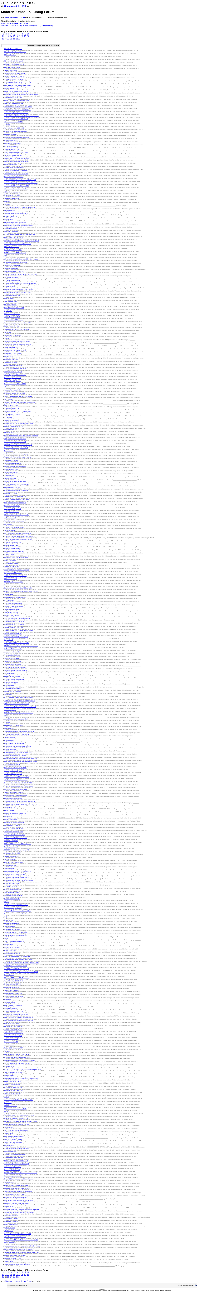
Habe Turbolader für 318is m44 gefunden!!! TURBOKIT (22, 1209)
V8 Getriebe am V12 (10, 740)
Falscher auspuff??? (10, 1151)
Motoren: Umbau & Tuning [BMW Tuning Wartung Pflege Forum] (27, 25)
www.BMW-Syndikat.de (15, 17)
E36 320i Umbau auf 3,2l (12, 487)
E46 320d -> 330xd (10, 493)
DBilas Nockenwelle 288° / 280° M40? (16, 152)
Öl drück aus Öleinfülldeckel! (13, 1142)
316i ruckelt (8, 694)
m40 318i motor (9, 125)
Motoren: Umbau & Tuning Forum (18, 1281)
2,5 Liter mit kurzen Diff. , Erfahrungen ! (16, 484)
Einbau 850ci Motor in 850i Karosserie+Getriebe (19, 1060)
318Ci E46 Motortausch (11, 892)
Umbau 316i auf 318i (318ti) (13, 97)
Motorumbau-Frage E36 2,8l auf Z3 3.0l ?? (18, 411)
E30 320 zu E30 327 (11, 841)
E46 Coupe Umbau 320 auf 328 (14, 393)
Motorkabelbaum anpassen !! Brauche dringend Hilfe (21, 435)
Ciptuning (7, 201)
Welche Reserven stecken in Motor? (15, 965)
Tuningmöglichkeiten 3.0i (12, 1170)
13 (8, 36)
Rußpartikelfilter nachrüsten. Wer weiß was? (18, 752)
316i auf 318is (8, 1261)
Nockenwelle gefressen (11, 990)
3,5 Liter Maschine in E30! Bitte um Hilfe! (17, 1063)
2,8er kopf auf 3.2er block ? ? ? (14, 1005)
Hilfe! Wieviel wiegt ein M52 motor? (15, 1237)
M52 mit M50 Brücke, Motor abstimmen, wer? (18, 423)
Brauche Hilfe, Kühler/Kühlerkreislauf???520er (19, 783)
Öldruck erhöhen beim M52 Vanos (15, 52)
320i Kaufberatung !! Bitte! (12, 1081)
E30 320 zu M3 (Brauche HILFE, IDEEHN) (17, 82)
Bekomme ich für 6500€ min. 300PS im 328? (18, 1100)
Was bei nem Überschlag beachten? (15, 780)
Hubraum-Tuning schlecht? (12, 390)
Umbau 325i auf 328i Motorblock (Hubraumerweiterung (21, 116)
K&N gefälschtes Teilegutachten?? (15, 438)
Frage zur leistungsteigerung (13, 1029)
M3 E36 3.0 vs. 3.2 (10, 859)
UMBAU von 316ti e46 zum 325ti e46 (16, 1118)
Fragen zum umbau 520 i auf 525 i (15, 384)
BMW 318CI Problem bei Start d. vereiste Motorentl (20, 1173)
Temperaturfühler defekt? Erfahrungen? (17, 734)
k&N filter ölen (8, 1231)
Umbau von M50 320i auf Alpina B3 (15, 838)
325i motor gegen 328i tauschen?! (15, 375)
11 (3, 36)
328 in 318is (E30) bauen (12, 381)
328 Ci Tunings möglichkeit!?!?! (14, 941)
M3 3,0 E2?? (8, 332)
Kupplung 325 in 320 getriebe (13, 320)
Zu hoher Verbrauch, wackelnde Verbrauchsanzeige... (21, 274)
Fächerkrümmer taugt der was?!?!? (15, 1109)
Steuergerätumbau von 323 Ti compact (16, 569)
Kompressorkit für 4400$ (12, 414)
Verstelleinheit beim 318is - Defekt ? (15, 755)
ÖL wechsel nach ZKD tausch (13, 61)
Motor (6, 938)
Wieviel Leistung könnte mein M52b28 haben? (19, 1212)
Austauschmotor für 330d (12, 898)
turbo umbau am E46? (11, 612)
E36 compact (8, 219)
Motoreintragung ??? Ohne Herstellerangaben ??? (20, 758)
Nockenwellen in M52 (11, 1042)
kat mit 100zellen (9, 810)
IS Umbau (7, 722)
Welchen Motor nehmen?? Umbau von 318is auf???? (21, 1078)
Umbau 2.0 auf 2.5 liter (11, 566)
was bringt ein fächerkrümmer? (14, 1136)
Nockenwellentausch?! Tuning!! (14, 792)
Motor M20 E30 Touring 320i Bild (14, 874)
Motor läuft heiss (9, 1002)
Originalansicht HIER (15, 6)
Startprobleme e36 (10, 865)
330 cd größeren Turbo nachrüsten (15, 795)
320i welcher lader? (10, 579)
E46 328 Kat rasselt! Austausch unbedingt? (18, 445)
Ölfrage (6, 902)
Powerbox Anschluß (10, 216)
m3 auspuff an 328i (10, 886)
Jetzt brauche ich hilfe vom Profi (14, 835)
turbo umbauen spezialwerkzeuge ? (15, 935)
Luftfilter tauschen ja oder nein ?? (15, 1255)
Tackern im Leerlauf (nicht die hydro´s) (16, 161)
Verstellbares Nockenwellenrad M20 (15, 1197)
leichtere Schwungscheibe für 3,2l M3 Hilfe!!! (18, 289)
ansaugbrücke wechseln (12, 825)
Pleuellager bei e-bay (11, 1215)
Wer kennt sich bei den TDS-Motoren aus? (17, 244)
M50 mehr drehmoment (11, 247)
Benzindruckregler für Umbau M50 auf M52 (18, 588)
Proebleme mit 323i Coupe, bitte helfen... (17, 109)
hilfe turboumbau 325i (11, 268)
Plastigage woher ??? (11, 847)
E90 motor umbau (10, 478)
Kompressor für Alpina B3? (12, 509)
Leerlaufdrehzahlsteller (11, 923)
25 (14, 39)
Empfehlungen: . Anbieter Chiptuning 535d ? (18, 880)
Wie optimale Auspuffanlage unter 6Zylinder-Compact (21, 259)
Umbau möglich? (9, 286)
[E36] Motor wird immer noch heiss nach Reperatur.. (20, 283)
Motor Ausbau (8, 356)
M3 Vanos (7, 716)
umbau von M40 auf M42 (12, 652)
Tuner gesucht (8, 728)
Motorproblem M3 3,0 (11, 88)
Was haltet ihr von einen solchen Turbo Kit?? (18, 1148)
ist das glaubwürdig (10, 560)
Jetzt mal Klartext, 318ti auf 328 (14, 1072)
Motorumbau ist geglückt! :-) (13, 908)
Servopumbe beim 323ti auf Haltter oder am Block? (20, 1121)
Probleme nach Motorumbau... (14, 527)
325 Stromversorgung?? (12, 764)
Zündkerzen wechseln (11, 545)
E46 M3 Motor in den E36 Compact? (16, 131)
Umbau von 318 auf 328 (12, 929)
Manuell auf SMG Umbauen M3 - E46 (16, 1160)
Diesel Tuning (8, 920)
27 (19, 39)
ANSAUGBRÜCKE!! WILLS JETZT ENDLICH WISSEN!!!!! (22, 1069)
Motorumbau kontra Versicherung (14, 822)
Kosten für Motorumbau (11, 856)
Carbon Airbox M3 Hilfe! (11, 326)
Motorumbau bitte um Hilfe (12, 661)
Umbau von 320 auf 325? (12, 853)
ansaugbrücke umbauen (12, 947)
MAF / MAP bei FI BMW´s (12, 1023)
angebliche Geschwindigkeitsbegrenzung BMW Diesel (21, 240)
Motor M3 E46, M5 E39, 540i (13, 981)
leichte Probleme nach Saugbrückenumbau (18, 396)
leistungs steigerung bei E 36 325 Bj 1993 (17, 871)
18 (22, 36)
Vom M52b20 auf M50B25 (12, 548)
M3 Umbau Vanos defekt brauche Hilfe (16, 515)
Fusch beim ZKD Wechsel (12, 463)
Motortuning (8, 1103)
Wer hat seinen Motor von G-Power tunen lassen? (20, 707)
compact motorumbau (11, 1224)
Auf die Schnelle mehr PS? (13, 250)
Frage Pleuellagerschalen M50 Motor (16, 490)
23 (8, 39)
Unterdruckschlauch (10, 228)
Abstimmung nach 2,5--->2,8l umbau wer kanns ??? (20, 731)
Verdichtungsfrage (10, 710)
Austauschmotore (9, 1066)
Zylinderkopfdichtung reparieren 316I (16, 448)
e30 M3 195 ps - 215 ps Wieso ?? (15, 813)
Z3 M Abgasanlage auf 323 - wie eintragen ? (18, 1017)
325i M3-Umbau (9, 475)
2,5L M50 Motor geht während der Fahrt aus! (18, 713)
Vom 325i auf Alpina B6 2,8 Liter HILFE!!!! (17, 956)
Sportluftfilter (8, 311)
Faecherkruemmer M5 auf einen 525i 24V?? (18, 959)
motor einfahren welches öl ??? (14, 664)
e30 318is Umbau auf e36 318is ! (15, 466)
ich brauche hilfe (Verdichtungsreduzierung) (18, 746)
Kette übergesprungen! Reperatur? (15, 667)
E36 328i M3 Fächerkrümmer (13, 725)
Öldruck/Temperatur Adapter (13, 633)
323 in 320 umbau (10, 55)
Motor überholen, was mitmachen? (15, 521)
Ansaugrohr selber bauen (12, 953)
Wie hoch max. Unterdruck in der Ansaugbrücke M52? (21, 962)
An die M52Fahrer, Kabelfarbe (13, 177)
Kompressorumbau (10, 1182)
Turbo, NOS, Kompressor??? (13, 1048)
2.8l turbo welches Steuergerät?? (15, 1154)
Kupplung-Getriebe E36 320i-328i (15, 79)
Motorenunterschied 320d (12, 164)
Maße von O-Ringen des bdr (13, 649)
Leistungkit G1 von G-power (13, 771)
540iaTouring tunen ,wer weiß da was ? (16, 704)
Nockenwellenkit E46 (10, 429)
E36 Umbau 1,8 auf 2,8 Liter (13, 993)
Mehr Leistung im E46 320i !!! (13, 237)
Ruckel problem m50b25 (12, 280)
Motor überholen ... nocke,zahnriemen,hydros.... (19, 1115)
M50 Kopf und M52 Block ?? (13, 1026)
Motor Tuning (8, 944)
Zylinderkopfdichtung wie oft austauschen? (18, 85)
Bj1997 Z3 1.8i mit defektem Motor (15, 368)
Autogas (7, 1051)
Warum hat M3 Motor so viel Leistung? (16, 1164)
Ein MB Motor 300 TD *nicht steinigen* (16, 969)
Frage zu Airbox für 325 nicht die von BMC (17, 1234)
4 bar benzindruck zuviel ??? (13, 122)
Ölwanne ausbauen (10, 362)
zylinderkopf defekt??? (11, 146)
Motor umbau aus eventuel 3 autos (15, 670)
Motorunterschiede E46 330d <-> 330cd (17, 341)
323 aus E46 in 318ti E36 (12, 691)
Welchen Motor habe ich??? (13, 295)
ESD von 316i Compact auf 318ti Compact (17, 844)
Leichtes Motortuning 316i (12, 277)
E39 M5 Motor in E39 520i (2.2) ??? (15, 167)
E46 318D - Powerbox (11, 359)
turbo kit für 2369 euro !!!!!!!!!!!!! (14, 828)
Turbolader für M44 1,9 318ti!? (14, 624)
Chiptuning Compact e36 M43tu (14, 621)
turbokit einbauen (9, 868)
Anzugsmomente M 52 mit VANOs (15, 502)
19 (25, 36)
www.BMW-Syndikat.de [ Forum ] (15, 23)
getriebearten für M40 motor (13, 603)
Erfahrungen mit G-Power (12, 1093)
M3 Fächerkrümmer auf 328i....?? (14, 1087)
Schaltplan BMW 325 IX (11, 682)
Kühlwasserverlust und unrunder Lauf (16, 189)
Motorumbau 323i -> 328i (12, 506)
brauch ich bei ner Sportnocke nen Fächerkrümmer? (20, 183)
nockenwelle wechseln (11, 1039)
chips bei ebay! (9, 298)
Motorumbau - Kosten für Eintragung (16, 1014)
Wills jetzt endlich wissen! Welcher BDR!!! (17, 1185)
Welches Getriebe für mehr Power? (15, 576)
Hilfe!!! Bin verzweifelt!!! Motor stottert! (16, 905)
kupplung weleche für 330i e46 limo (15, 222)
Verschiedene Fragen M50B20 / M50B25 (17, 499)
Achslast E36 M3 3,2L (11, 432)
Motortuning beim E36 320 (12, 378)
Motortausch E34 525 (11, 472)
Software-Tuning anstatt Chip (13, 103)
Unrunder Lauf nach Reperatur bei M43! (17, 1057)
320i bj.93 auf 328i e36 (11, 149)
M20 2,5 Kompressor (10, 70)
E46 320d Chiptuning (11, 231)
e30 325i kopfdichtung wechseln (14, 743)
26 (17, 39)
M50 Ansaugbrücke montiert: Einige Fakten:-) (18, 1191)
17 (19, 36)
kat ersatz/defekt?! (10, 210)
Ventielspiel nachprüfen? (12, 676)
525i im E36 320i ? (10, 1243)
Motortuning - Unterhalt (11, 615)
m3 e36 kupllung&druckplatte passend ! (17, 618)
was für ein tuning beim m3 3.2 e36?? (16, 173)
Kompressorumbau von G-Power (14, 1194)
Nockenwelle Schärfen (11, 1218)
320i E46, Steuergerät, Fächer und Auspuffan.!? (19, 700)
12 (6, 36)
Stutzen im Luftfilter (10, 749)
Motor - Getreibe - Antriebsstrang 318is (16, 100)
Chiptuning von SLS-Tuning (13, 573)
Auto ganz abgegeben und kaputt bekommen (19, 697)
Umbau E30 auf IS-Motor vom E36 (15, 496)
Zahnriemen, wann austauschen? (15, 914)
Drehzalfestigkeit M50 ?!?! (12, 984)
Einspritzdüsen (9, 1075)
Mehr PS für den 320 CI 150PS (14, 308)
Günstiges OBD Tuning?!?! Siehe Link (16, 978)
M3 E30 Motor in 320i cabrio (13, 49)
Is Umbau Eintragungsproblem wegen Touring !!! (19, 536)
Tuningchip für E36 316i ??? (13, 353)
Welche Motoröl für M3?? (12, 317)
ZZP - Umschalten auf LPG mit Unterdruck (17, 533)
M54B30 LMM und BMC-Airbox (14, 679)
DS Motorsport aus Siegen (12, 1112)
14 (11, 36)
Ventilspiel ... (8, 999)
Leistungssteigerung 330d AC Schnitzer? (17, 1124)
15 (14, 36)
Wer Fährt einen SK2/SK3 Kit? (14, 862)
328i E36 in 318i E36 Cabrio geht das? (16, 91)
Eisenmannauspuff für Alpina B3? (15, 442)
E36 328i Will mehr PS (11, 134)
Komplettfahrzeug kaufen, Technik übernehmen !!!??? (21, 1252)
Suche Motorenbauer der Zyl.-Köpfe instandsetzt (19, 207)
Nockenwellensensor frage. (13, 585)
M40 (5, 917)
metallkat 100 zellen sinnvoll (13, 155)
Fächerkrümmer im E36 (11, 658)
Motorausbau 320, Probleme (13, 365)
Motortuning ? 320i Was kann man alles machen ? (20, 402)
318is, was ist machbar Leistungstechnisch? (18, 1264)
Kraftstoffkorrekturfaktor (11, 512)
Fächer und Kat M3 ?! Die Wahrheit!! (16, 932)
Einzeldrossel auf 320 (11, 347)
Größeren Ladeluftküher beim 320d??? (16, 789)
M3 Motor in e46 (9, 673)
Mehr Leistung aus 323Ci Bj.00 (14, 128)
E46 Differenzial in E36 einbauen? (15, 253)
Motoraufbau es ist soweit (12, 335)
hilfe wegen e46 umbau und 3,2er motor (17, 329)
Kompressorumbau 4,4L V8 (13, 371)
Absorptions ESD (9, 926)
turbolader (7, 58)
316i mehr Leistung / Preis (12, 1258)
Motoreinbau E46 (9, 807)
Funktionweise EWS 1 (11, 460)
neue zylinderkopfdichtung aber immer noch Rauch (20, 761)
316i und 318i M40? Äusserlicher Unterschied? (19, 1249)
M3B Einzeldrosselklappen (12, 889)
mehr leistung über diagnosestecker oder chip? (19, 1020)
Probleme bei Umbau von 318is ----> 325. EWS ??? (20, 804)
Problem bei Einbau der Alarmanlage (16, 170)
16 (17, 36)
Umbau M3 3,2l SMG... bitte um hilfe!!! (16, 643)
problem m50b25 (9, 1227)
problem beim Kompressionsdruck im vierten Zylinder (21, 591)
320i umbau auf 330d (11, 469)
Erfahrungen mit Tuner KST (13, 1036)
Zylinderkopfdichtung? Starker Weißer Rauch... (19, 630)
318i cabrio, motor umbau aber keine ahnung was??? (21, 94)
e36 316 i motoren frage (12, 1084)
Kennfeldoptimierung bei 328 (13, 996)
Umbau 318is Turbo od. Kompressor (15, 262)
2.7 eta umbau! (9, 600)
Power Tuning (8, 451)
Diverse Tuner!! (9, 975)
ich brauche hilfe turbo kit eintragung (16, 454)
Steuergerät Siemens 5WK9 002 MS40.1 (17, 137)
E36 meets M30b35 (10, 1008)
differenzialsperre (9, 737)
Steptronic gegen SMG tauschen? (15, 597)
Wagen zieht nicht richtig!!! (12, 143)
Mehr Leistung (8, 399)
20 (28, 36)
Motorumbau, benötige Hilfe (13, 1176)
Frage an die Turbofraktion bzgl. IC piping (17, 457)
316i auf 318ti (8, 1133)
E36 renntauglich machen (12, 1167)
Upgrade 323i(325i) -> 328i (12, 542)
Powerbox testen (9, 554)
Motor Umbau (8, 594)
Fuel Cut (7, 204)
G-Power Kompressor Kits (12, 688)
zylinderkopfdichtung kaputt (13, 774)
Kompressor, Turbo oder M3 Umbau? (16, 119)
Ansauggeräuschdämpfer (12, 655)
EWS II (6, 1096)
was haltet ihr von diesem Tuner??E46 (16, 1054)
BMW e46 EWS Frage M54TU (13, 426)
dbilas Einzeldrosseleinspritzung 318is (16, 719)
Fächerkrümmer (9, 1127)
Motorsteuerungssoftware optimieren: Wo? (17, 323)
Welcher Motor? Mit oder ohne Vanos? (16, 158)
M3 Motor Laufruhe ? (11, 530)
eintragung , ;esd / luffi (11, 987)
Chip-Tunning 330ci (10, 301)
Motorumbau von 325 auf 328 (13, 1090)
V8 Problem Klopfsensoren (12, 192)
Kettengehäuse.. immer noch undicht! (16, 213)
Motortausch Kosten (10, 819)
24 (11, 39)
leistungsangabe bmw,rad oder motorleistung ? (19, 225)
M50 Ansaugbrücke (10, 304)
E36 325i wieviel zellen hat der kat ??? (16, 850)
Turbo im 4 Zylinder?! (11, 1221)
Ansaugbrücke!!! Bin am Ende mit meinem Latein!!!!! (21, 1240)
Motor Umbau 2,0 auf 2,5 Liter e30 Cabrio (17, 292)
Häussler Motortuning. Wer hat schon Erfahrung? (20, 801)
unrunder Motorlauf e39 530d (13, 627)
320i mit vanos (8, 1206)
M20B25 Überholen (10, 1106)
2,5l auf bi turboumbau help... (13, 1033)
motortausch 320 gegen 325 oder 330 (16, 186)
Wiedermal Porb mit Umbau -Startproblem (17, 911)
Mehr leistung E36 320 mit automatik (16, 1130)
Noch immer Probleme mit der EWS (15, 767)
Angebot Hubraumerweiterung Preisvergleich (18, 786)
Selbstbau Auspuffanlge (12, 609)
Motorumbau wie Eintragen (12, 265)
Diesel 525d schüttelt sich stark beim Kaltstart (18, 1179)
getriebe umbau (9, 1045)
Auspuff (6, 338)
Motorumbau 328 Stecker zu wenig (15, 350)
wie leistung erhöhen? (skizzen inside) (16, 113)
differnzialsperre (9, 387)
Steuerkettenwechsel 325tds (13, 895)
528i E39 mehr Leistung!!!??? (13, 582)
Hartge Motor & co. (10, 950)
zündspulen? (8, 524)
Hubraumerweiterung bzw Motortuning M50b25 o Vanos (22, 1246)
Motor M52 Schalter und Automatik (15, 481)
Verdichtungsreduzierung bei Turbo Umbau (18, 106)
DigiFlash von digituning (11, 420)
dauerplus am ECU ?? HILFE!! (14, 271)
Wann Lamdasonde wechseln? (14, 1157)
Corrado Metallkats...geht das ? (14, 1011)
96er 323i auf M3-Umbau (12, 67)
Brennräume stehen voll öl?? (13, 831)
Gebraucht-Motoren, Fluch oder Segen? (17, 1188)
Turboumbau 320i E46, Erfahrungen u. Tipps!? (19, 1200)
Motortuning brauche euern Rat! (14, 76)
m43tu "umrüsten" (10, 518)
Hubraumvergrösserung (11, 198)
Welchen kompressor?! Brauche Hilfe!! (16, 777)
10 (28, 34)
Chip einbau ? (8, 640)
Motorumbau (8, 816)
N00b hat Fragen (9, 256)
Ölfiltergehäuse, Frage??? (12, 405)
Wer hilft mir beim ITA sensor (13, 1139)
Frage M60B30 (9, 685)
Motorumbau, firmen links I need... (15, 73)
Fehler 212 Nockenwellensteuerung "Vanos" (18, 539)
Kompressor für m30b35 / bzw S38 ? (16, 636)
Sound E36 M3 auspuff (11, 883)
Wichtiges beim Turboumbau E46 (14, 64)
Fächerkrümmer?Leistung (12, 314)
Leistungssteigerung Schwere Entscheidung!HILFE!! (21, 972)
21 (3, 39)
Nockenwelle (8, 417)
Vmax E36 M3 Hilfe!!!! (11, 140)
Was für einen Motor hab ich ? (13, 798)
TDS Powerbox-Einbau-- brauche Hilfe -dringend (19, 234)
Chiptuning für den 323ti (12, 195)
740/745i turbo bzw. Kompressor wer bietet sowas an (21, 646)
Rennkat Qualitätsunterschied (13, 606)
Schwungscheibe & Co (11, 408)
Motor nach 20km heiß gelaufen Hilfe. (16, 557)
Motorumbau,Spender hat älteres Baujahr (17, 344)
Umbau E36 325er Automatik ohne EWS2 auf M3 (20, 180)
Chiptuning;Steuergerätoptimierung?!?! (16, 877)
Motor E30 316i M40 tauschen (14, 551)
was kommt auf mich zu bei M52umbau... (17, 1203)
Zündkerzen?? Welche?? (12, 563)
